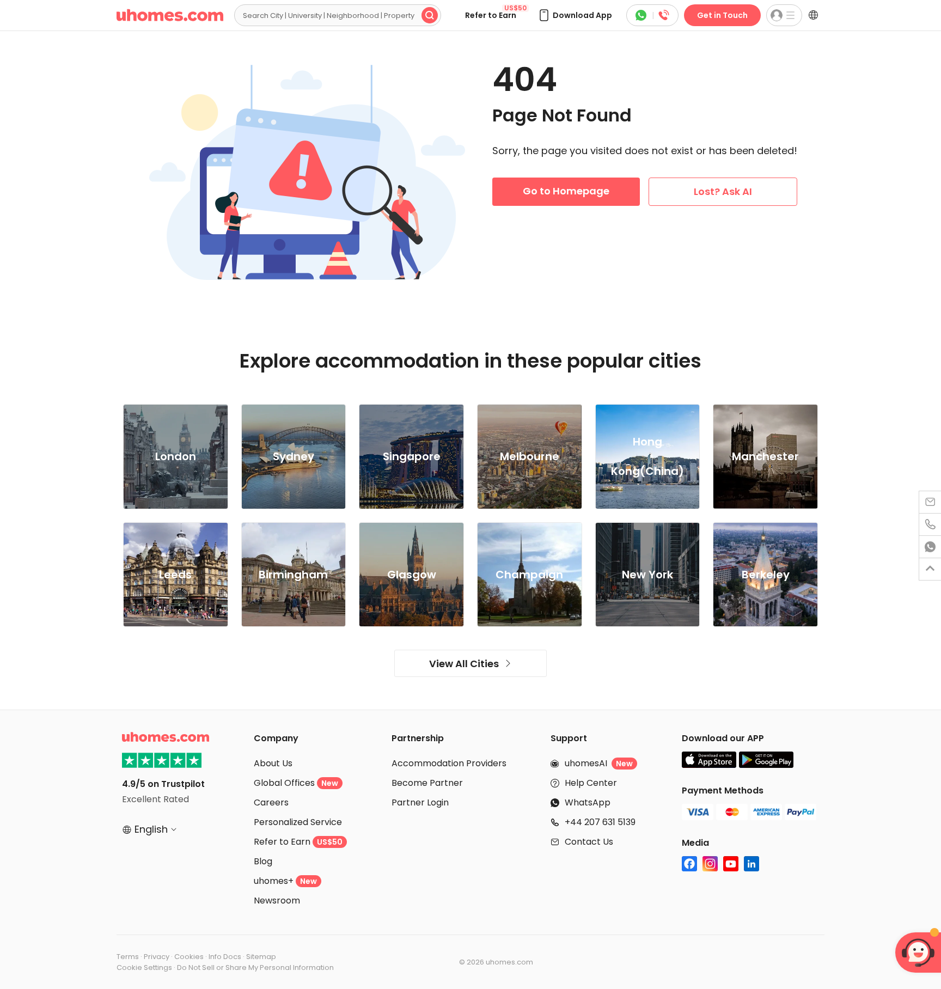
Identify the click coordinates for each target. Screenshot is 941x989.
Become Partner (427, 783)
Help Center (591, 783)
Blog (263, 861)
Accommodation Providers (449, 763)
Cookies (189, 956)
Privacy (156, 956)
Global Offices (296, 783)
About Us (273, 763)
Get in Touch (722, 15)
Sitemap (261, 956)
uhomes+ (285, 881)
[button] (575, 15)
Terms (128, 956)
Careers (271, 802)
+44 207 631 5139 (600, 822)
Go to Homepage (566, 191)
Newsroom (277, 900)
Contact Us (589, 841)
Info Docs (225, 956)
